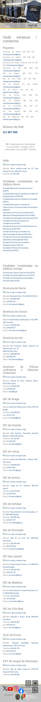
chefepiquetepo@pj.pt (12, 54)
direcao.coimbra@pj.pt (18, 330)
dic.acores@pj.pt (15, 575)
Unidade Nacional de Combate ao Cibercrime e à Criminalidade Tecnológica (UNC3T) (20, 207)
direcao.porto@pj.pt (16, 304)
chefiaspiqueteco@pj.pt (12, 60)
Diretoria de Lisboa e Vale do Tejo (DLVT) (19, 273)
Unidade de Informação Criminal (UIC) (19, 275)
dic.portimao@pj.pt (16, 549)
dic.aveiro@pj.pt (15, 496)
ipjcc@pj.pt (13, 391)
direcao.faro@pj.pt (16, 359)
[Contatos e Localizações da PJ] (35, 690)
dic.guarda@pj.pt (15, 444)
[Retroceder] (28, 683)
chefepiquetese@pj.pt (11, 103)
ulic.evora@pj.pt (15, 654)
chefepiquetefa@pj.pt (11, 71)
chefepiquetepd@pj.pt (12, 114)
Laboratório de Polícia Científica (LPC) (18, 212)
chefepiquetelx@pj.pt (15, 65)
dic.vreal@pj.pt (15, 627)
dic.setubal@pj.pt (15, 523)
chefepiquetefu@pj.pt (11, 119)
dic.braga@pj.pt (15, 418)
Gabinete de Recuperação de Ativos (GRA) (19, 215)
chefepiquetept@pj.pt (11, 108)
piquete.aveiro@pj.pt (11, 92)
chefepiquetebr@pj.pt (11, 76)
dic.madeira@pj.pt (16, 601)
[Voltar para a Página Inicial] (35, 683)
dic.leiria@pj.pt (15, 470)
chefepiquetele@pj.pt (11, 98)
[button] (31, 25)
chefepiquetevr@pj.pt (11, 81)
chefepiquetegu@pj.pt (12, 87)
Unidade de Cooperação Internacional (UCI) (20, 218)
